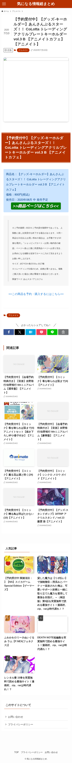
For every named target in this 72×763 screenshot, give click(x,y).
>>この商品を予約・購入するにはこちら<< (36, 294)
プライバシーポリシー (20, 724)
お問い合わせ (15, 716)
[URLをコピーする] (63, 332)
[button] (9, 332)
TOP (16, 752)
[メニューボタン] (4, 4)
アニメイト (23, 50)
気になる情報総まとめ (36, 4)
